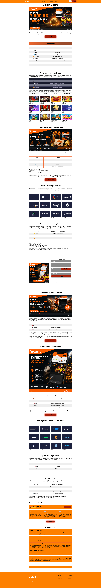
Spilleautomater (66, 93)
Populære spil (33, 93)
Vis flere (50, 521)
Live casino (44, 93)
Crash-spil (55, 93)
